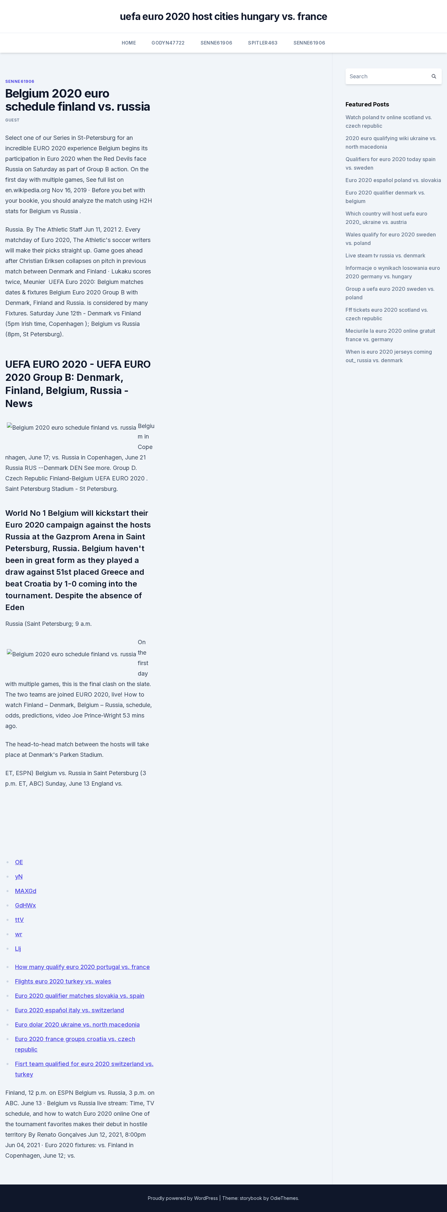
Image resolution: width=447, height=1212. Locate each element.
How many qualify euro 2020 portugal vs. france (82, 966)
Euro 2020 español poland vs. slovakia (393, 180)
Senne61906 (217, 43)
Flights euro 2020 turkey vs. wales (63, 981)
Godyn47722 (168, 43)
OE (19, 862)
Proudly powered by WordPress (183, 1198)
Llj (18, 948)
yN (19, 876)
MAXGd (25, 890)
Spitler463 (263, 43)
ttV (19, 919)
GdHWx (25, 905)
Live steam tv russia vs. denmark (385, 255)
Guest (12, 120)
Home (129, 43)
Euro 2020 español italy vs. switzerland (69, 1010)
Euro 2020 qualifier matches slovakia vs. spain (79, 995)
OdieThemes (284, 1198)
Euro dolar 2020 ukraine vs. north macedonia (77, 1024)
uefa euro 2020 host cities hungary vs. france (223, 16)
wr (18, 934)
